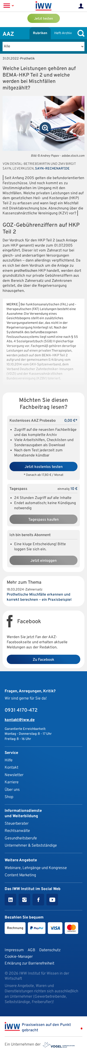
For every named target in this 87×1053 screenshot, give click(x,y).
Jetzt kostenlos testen (44, 467)
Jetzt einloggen (43, 560)
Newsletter (14, 775)
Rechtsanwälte (17, 830)
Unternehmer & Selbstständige (31, 845)
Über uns (12, 789)
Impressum (14, 950)
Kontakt (11, 767)
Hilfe (9, 760)
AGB (31, 950)
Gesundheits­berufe (21, 838)
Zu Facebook (43, 659)
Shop (9, 797)
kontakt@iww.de (20, 719)
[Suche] (79, 33)
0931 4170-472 (21, 710)
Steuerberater (17, 823)
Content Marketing (20, 875)
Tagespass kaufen (43, 519)
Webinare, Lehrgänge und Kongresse (36, 868)
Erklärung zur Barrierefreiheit (29, 963)
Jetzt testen (43, 19)
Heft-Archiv (63, 33)
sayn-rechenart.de (52, 168)
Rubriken (40, 33)
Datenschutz (50, 950)
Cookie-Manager (19, 956)
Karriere (12, 782)
